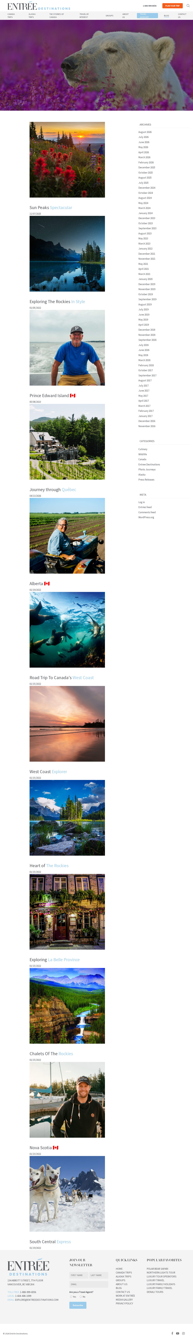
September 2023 (147, 228)
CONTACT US (123, 1292)
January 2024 (145, 213)
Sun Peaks (51, 207)
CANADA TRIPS (124, 1272)
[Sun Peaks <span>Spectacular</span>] (67, 199)
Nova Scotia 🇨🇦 (44, 1147)
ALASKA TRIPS (123, 1276)
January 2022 (145, 248)
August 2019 (145, 304)
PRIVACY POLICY (124, 1303)
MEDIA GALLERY (124, 1299)
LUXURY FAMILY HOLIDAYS (161, 1284)
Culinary (142, 449)
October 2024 (145, 193)
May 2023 (143, 238)
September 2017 (147, 375)
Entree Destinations (149, 464)
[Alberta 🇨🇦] (67, 575)
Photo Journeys (147, 469)
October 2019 (145, 294)
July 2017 (143, 385)
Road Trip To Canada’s (62, 677)
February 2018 (146, 365)
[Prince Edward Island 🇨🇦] (67, 387)
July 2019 (143, 309)
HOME (119, 1268)
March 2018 (144, 360)
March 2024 (144, 208)
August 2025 (145, 177)
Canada (142, 459)
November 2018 (146, 335)
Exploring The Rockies (57, 301)
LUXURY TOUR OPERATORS (161, 1276)
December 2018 (146, 329)
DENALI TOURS (155, 1292)
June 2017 (143, 390)
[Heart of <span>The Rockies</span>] (67, 857)
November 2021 (146, 258)
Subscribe (78, 1305)
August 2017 (145, 380)
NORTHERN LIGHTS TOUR (161, 1272)
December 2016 (146, 421)
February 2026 (146, 162)
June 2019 (143, 314)
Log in (141, 502)
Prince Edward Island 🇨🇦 (52, 395)
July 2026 (143, 137)
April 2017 (143, 400)
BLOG (119, 1288)
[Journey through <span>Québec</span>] (67, 481)
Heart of (49, 865)
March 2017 (144, 406)
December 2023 (146, 218)
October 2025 (145, 172)
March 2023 (144, 243)
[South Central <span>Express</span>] (67, 1233)
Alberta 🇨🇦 (40, 583)
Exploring (55, 959)
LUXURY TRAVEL (155, 1280)
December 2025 (146, 167)
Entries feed (145, 507)
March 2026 (144, 157)
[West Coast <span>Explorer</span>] (67, 763)
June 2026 (143, 142)
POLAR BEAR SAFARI (157, 1268)
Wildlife (142, 454)
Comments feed (147, 512)
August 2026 (145, 132)
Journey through (53, 489)
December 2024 (146, 187)
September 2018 (147, 340)
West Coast (48, 771)
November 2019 (146, 289)
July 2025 (143, 182)
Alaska (141, 474)
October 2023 (145, 223)
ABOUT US (121, 1284)
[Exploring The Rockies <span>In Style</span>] (67, 293)
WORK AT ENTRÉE (125, 1295)
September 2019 (147, 299)
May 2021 (143, 264)
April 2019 (143, 324)
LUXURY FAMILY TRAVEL (159, 1288)
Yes (74, 1296)
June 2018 (143, 350)
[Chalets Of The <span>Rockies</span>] (67, 1045)
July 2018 (143, 345)
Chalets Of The (51, 1053)
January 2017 (145, 416)
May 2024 (143, 203)
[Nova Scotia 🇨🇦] (67, 1139)
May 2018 (143, 355)
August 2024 (145, 198)
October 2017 (145, 370)
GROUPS (120, 1280)
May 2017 (143, 395)
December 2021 (146, 253)
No (84, 1296)
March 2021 (144, 274)
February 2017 (146, 411)
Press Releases (146, 479)
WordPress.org (146, 517)
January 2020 (145, 279)
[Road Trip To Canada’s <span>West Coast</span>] (67, 669)
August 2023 (145, 233)
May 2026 (143, 147)
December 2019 (146, 284)
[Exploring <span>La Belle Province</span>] (67, 951)
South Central (50, 1241)
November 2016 (146, 426)
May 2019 (143, 319)
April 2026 (143, 152)
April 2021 (143, 269)
